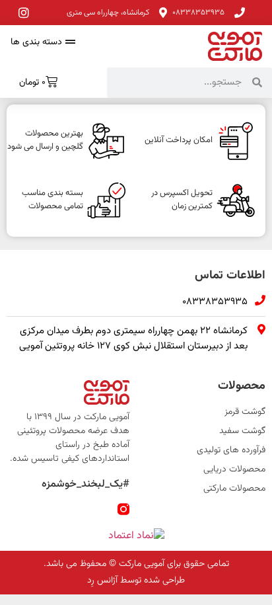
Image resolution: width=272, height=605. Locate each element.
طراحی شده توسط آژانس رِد (136, 580)
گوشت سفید (242, 431)
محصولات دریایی (234, 470)
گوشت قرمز (244, 412)
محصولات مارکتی (234, 489)
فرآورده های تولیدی (231, 451)
